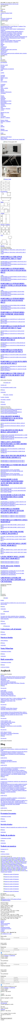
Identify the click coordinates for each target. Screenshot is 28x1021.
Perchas (2, 36)
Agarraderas (3, 39)
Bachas (13, 31)
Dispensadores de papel (15, 37)
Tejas (24, 26)
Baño (8, 26)
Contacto (3, 13)
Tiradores (23, 37)
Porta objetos (6, 37)
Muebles (2, 27)
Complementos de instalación (7, 68)
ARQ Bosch (9, 136)
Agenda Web (22, 139)
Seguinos (10, 871)
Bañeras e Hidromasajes (6, 92)
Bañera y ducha (13, 34)
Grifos (14, 40)
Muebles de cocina (5, 40)
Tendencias (3, 136)
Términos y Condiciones (9, 955)
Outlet (2, 45)
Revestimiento (4, 26)
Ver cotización (4, 1003)
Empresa (3, 3)
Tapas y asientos (16, 35)
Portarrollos (11, 36)
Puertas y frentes (4, 41)
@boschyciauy (4, 871)
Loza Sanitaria (7, 31)
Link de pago (15, 3)
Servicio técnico (8, 3)
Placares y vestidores (18, 26)
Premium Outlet (8, 13)
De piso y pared (4, 29)
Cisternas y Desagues (17, 32)
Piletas (10, 40)
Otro (21, 34)
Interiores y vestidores (13, 41)
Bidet (18, 34)
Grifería (2, 31)
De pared (10, 29)
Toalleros (6, 36)
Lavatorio (3, 34)
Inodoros (8, 35)
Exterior (14, 29)
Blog (2, 10)
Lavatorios (3, 35)
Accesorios (9, 32)
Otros (7, 39)
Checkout (3, 1009)
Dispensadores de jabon (6, 101)
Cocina (11, 26)
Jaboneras (16, 36)
